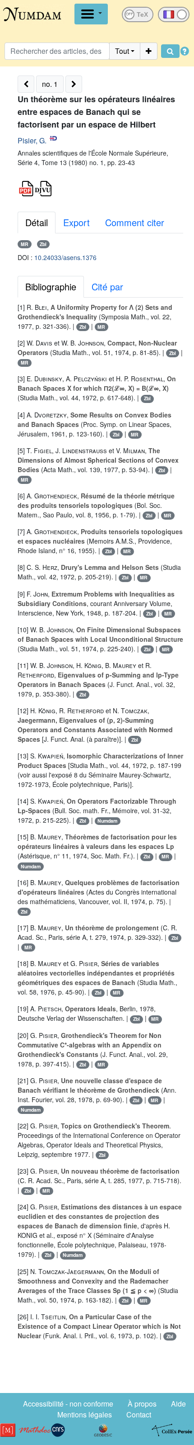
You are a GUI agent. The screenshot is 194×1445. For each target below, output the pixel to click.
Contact (138, 1414)
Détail (36, 222)
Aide (178, 1403)
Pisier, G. (32, 140)
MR (24, 244)
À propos (142, 1403)
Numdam (107, 820)
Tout (122, 51)
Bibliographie (50, 286)
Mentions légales (84, 1414)
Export (76, 222)
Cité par (107, 286)
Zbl (43, 244)
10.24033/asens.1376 (65, 257)
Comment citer (134, 222)
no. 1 (50, 84)
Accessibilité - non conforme (68, 1403)
